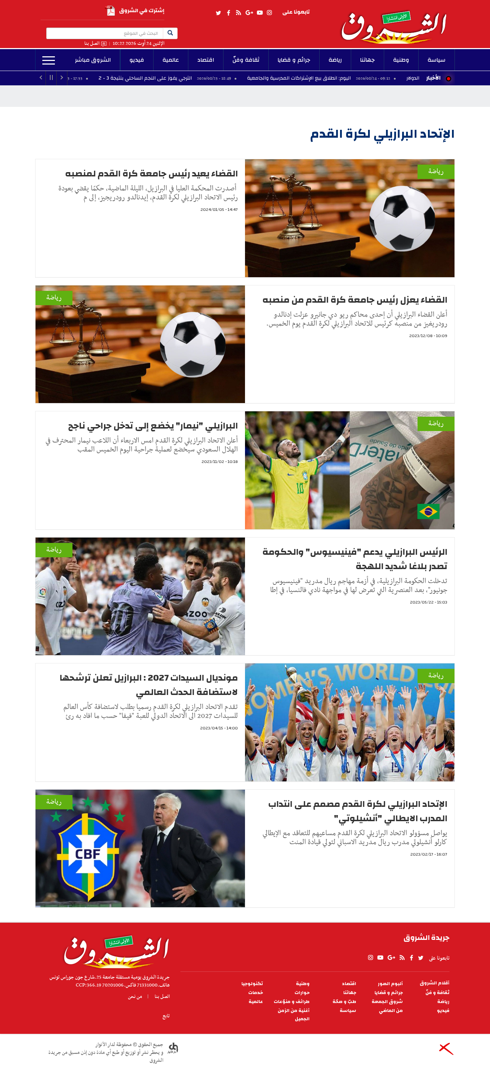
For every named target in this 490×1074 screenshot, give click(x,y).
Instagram (269, 13)
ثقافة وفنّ (245, 60)
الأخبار (433, 77)
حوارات (302, 993)
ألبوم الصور (390, 984)
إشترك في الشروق (141, 10)
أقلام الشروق (434, 983)
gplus (249, 13)
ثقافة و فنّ (437, 993)
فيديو (136, 60)
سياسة (437, 60)
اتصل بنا (91, 43)
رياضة (335, 60)
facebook (228, 13)
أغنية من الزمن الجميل (294, 1015)
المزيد (48, 60)
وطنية (401, 60)
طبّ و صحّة (344, 1002)
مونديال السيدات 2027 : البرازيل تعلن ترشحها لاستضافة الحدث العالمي (149, 685)
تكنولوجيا (252, 984)
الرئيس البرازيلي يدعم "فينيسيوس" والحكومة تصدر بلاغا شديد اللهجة (354, 559)
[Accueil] (114, 950)
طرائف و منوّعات (292, 1002)
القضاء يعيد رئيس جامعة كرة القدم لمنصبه (151, 173)
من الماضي (391, 1011)
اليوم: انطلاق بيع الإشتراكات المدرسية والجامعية (357, 78)
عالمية (170, 60)
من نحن (135, 996)
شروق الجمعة (387, 1002)
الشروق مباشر (93, 60)
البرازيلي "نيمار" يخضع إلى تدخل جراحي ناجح (153, 425)
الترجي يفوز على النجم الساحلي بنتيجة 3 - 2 (203, 78)
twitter (219, 13)
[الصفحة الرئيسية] (397, 22)
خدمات (255, 993)
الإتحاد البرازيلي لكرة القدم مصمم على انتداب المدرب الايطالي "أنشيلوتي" (357, 811)
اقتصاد (205, 60)
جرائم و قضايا (294, 60)
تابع (166, 1016)
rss (238, 13)
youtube (259, 13)
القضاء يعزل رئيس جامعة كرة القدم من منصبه (354, 300)
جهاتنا (367, 60)
